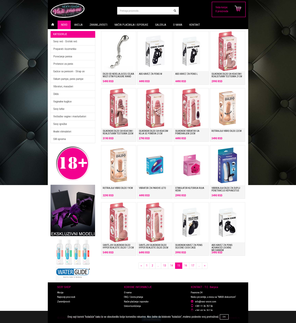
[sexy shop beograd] (81, 10)
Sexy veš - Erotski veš (65, 41)
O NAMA (177, 24)
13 (164, 265)
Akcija (60, 292)
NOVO (64, 24)
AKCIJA (78, 24)
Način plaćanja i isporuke (136, 301)
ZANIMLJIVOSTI (98, 24)
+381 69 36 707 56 (204, 310)
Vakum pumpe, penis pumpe (68, 79)
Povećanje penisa (62, 56)
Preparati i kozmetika (64, 49)
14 (171, 265)
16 (185, 265)
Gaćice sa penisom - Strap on (69, 71)
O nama (128, 292)
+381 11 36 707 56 (204, 306)
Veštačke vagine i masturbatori (69, 116)
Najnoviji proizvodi (66, 296)
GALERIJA (160, 24)
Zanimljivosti (63, 301)
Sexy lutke (58, 109)
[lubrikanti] (72, 258)
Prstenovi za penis (63, 63)
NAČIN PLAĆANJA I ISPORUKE (131, 24)
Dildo (56, 94)
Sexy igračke (60, 124)
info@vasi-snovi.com (205, 301)
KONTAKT (194, 24)
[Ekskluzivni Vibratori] (72, 210)
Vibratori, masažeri (63, 86)
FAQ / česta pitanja (133, 296)
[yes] (175, 11)
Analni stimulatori (62, 131)
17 (192, 265)
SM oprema (59, 139)
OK (224, 317)
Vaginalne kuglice (62, 101)
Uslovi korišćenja (132, 306)
